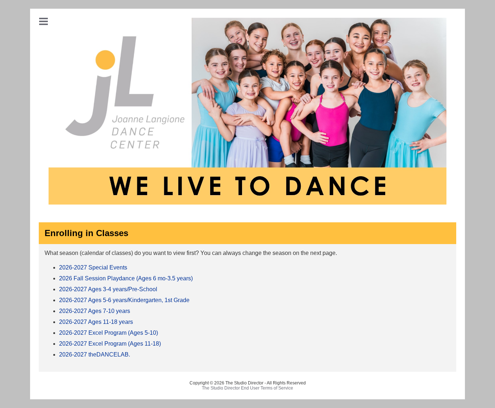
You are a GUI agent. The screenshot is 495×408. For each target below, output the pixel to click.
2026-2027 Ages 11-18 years (96, 322)
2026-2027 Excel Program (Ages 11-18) (110, 344)
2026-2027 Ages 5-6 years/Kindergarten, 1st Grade (124, 300)
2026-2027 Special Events (93, 267)
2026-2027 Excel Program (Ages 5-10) (108, 333)
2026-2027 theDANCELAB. (94, 354)
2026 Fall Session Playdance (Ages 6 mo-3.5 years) (126, 278)
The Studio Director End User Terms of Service (247, 388)
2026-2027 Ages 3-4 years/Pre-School (108, 289)
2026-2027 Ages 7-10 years (94, 311)
